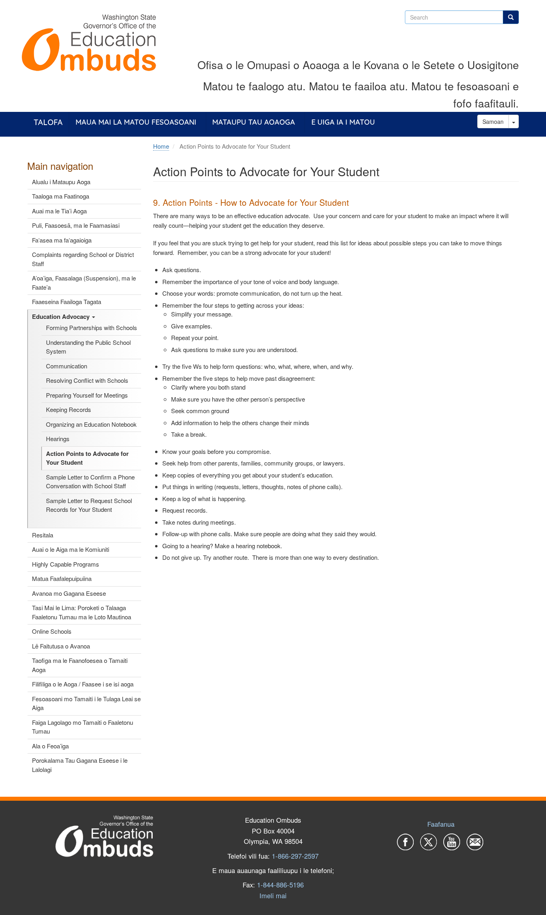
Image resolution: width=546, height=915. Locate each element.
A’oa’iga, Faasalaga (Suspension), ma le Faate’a (84, 282)
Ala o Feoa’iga (50, 746)
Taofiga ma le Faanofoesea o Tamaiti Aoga (80, 665)
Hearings (58, 438)
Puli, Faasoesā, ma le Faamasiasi (76, 225)
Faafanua (440, 824)
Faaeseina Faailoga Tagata (66, 301)
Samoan (493, 121)
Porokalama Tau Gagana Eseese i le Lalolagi (80, 765)
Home (161, 146)
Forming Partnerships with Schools (91, 327)
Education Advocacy (61, 316)
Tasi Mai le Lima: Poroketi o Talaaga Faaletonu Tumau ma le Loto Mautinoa (81, 612)
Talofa (48, 122)
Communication (66, 366)
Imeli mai (273, 895)
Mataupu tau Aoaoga (253, 122)
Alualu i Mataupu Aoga (61, 181)
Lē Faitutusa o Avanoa (61, 646)
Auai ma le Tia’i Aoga (59, 211)
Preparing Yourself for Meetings (87, 395)
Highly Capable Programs (65, 564)
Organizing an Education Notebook (91, 424)
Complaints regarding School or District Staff (83, 259)
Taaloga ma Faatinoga (60, 196)
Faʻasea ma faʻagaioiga (62, 240)
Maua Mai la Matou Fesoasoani (136, 122)
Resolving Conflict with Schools (87, 380)
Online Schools (52, 631)
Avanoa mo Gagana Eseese (69, 593)
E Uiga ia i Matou (343, 122)
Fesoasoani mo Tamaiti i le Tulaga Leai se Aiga (86, 703)
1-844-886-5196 (280, 884)
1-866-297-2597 (295, 856)
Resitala (42, 535)
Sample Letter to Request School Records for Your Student (89, 505)
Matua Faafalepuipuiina (62, 578)
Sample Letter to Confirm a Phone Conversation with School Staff (90, 481)
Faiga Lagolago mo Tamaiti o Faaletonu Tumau (82, 727)
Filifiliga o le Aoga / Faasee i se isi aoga (83, 684)
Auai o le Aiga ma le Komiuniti (70, 549)
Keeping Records (68, 409)
